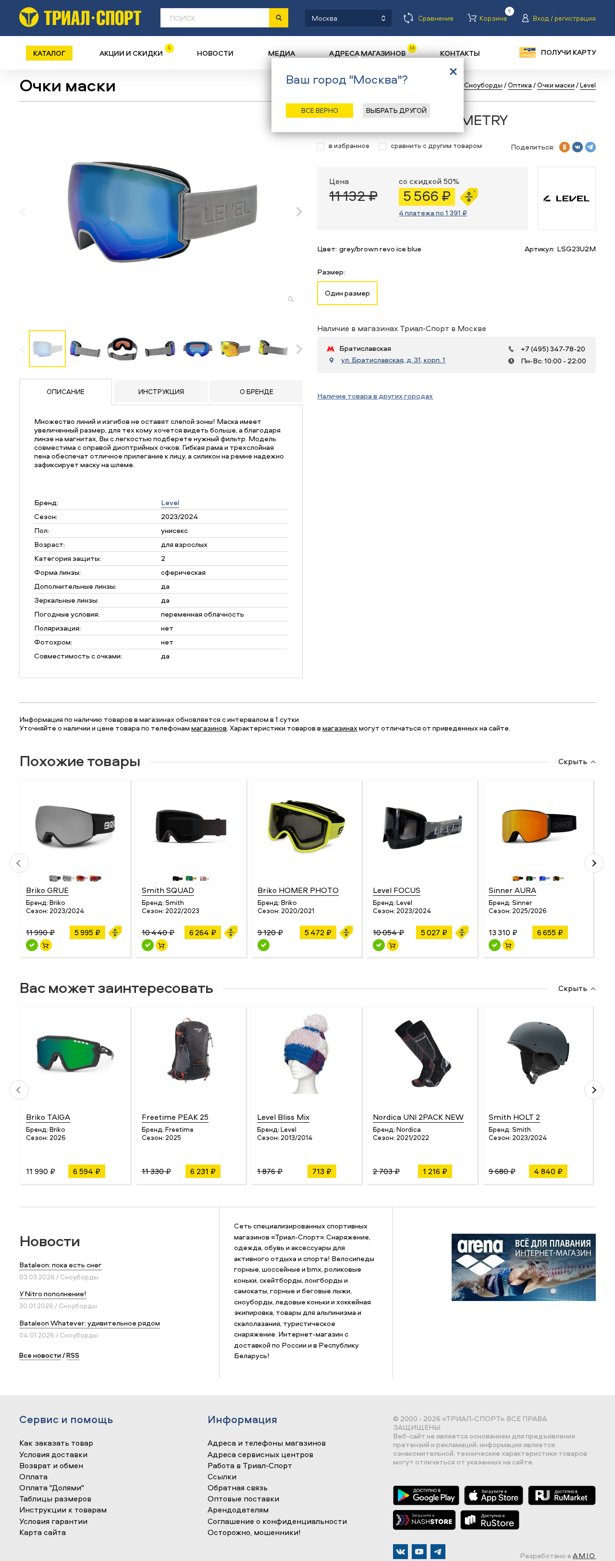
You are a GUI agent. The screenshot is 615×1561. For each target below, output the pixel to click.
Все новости (40, 1355)
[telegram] (590, 147)
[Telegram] (437, 1551)
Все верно (319, 110)
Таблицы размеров (55, 1499)
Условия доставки (53, 1455)
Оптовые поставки (243, 1499)
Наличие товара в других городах (375, 395)
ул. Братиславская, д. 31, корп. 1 (393, 360)
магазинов (209, 728)
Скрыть (572, 762)
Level (170, 502)
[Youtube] (419, 1551)
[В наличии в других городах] (264, 945)
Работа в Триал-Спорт (250, 1466)
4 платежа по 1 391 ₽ (433, 213)
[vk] (577, 147)
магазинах (339, 728)
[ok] (564, 147)
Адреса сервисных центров (260, 1455)
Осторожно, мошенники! (254, 1532)
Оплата (33, 1477)
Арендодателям (238, 1510)
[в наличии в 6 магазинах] (495, 945)
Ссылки (222, 1477)
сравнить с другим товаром (436, 146)
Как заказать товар (56, 1443)
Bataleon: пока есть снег (60, 1265)
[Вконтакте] (400, 1551)
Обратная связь (238, 1488)
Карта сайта (42, 1532)
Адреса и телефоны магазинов (267, 1443)
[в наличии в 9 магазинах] (32, 945)
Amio (584, 1555)
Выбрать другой (396, 110)
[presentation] (27, 211)
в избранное (349, 146)
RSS (72, 1355)
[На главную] (80, 17)
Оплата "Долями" (51, 1488)
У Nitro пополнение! (52, 1293)
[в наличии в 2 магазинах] (148, 945)
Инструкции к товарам (63, 1510)
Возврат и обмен (51, 1466)
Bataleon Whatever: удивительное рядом (89, 1323)
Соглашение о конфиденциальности (277, 1521)
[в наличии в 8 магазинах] (379, 945)
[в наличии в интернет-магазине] (46, 945)
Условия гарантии (53, 1521)
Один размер (347, 293)
